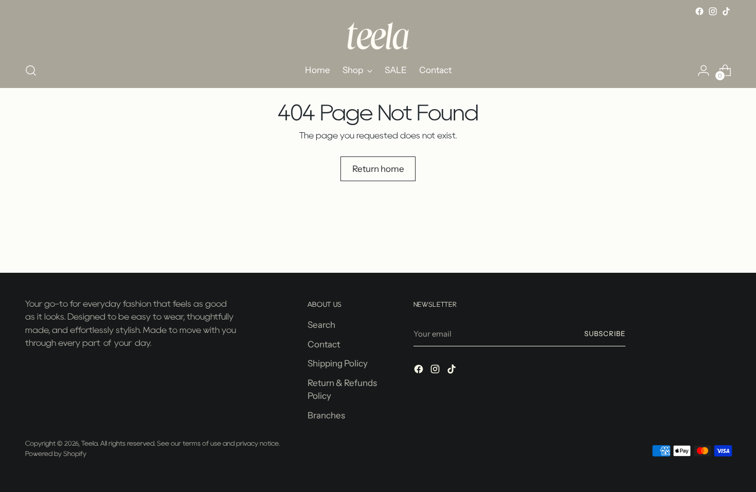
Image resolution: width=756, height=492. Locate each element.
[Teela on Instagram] (712, 11)
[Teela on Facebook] (699, 11)
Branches (326, 415)
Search (321, 325)
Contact (324, 344)
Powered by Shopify (55, 453)
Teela (89, 443)
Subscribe (604, 333)
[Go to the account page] (703, 70)
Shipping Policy (338, 363)
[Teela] (378, 36)
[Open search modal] (31, 70)
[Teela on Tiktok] (726, 11)
